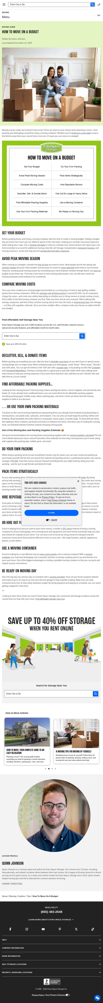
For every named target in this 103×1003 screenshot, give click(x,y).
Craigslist (96, 368)
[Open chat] (97, 998)
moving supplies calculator (82, 435)
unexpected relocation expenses (54, 251)
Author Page (16, 883)
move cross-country (48, 554)
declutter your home (60, 362)
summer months (9, 268)
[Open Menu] (4, 5)
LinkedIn (6, 883)
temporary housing (86, 248)
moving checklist (57, 577)
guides (21, 896)
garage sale (62, 368)
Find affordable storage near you (49, 599)
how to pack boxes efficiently (73, 477)
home (5, 896)
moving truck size (81, 302)
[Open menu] (98, 15)
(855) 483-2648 (51, 911)
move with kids (67, 268)
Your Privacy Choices (55, 995)
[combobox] (52, 4)
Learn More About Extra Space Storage (49, 920)
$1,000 (15, 461)
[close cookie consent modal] (78, 481)
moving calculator (37, 245)
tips (29, 896)
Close (51, 513)
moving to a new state (81, 133)
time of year (43, 265)
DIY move (67, 529)
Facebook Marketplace (16, 371)
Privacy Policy (38, 995)
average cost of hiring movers (53, 293)
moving (12, 896)
